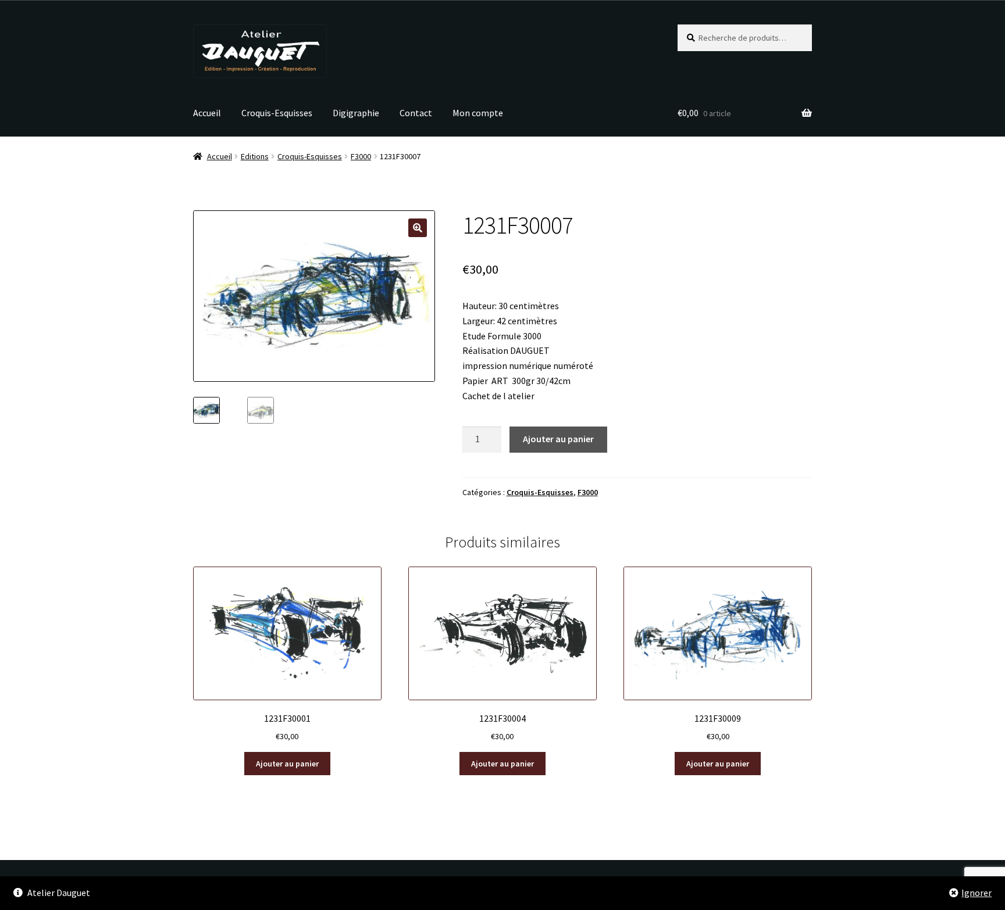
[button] (417, 227)
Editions (255, 156)
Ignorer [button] (976, 892)
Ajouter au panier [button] (287, 763)
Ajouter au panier (558, 439)
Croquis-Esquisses (276, 113)
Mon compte (477, 113)
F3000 (361, 156)
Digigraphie (356, 113)
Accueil (207, 113)
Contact (416, 113)
